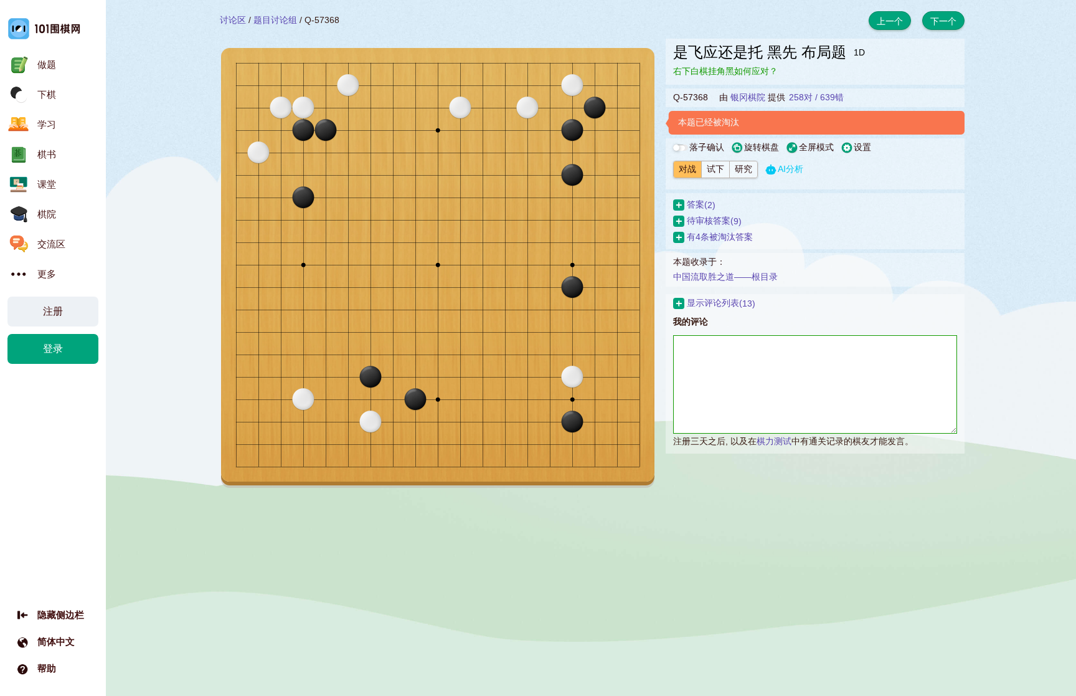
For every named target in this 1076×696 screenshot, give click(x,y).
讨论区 (233, 20)
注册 (53, 311)
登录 (53, 348)
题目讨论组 (275, 20)
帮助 (46, 668)
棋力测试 (774, 441)
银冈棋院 (748, 97)
